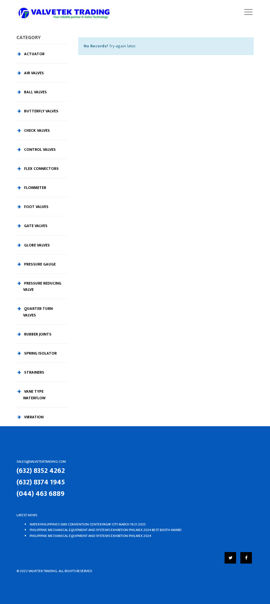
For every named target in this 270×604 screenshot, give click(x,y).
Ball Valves (35, 92)
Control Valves (39, 149)
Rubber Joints (37, 334)
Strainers (33, 372)
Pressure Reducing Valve (42, 286)
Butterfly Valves (40, 111)
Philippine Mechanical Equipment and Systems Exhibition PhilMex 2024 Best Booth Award (105, 530)
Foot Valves (35, 206)
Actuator (33, 54)
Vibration (33, 417)
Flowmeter (34, 187)
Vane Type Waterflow (34, 394)
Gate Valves (35, 225)
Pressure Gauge (39, 264)
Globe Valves (36, 245)
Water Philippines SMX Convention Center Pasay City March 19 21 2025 (88, 524)
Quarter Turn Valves (38, 311)
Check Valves (36, 130)
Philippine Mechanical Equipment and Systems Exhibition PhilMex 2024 (90, 536)
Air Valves (33, 73)
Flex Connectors (41, 168)
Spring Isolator (40, 353)
